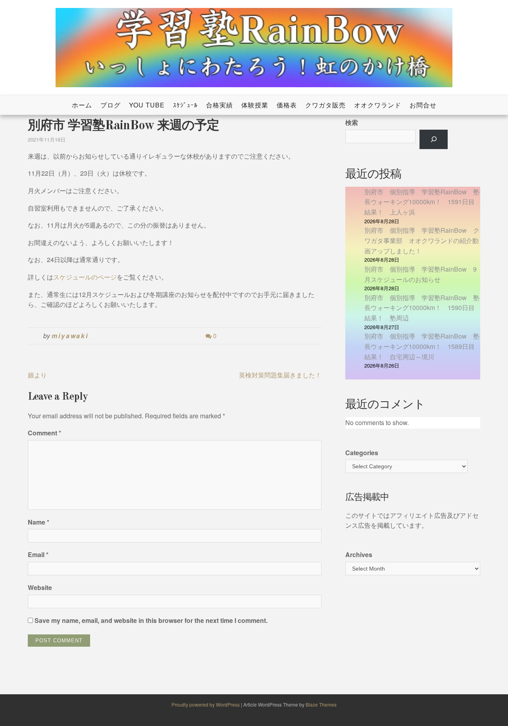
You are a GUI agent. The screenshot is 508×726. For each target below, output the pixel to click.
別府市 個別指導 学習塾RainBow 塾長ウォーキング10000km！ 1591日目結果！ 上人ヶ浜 (421, 201)
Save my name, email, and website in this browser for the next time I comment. (151, 620)
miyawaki (70, 335)
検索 (351, 122)
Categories (361, 452)
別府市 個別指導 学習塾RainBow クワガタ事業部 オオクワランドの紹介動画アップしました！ (421, 240)
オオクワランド (377, 104)
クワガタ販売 (325, 104)
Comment (44, 432)
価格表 (287, 104)
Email (38, 554)
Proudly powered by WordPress (206, 704)
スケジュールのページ (85, 277)
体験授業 (254, 104)
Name (38, 522)
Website (40, 587)
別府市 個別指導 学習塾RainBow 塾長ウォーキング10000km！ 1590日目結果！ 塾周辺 (421, 307)
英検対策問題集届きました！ (280, 374)
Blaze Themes (321, 704)
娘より (37, 374)
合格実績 (219, 104)
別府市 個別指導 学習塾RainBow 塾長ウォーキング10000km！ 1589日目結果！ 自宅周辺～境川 (421, 346)
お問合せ (423, 104)
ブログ (110, 104)
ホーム (82, 104)
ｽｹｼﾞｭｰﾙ (185, 104)
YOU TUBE (147, 104)
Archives (358, 554)
